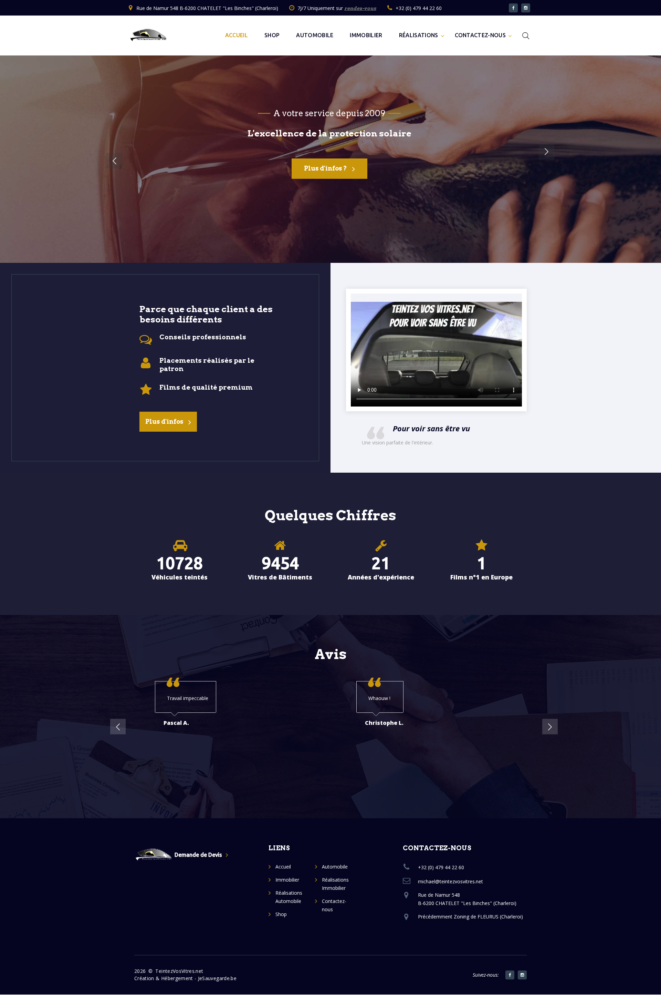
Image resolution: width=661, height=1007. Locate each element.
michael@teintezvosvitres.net (450, 881)
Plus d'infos (164, 421)
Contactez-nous (480, 35)
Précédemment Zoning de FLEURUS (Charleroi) (470, 916)
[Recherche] (526, 36)
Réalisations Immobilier (335, 883)
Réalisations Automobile (288, 897)
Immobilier (366, 35)
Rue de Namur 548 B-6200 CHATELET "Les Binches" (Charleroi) (207, 8)
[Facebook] (509, 974)
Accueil (236, 35)
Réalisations (418, 35)
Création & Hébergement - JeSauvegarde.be (185, 978)
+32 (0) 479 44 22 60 (419, 8)
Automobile (314, 35)
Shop (272, 35)
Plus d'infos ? (325, 168)
